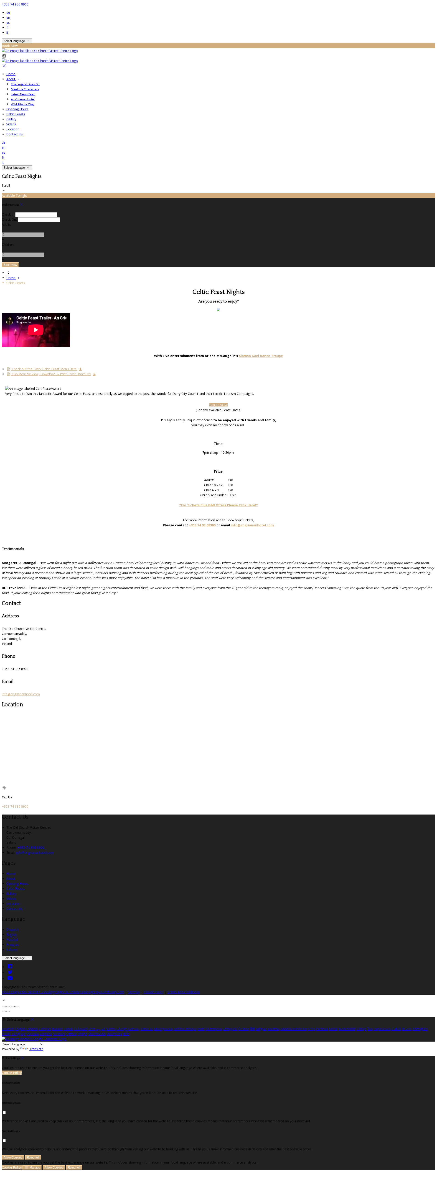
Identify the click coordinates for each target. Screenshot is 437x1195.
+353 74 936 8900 (15, 4)
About (11, 79)
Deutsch (12, 929)
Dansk (68, 1029)
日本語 (396, 1029)
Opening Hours (17, 109)
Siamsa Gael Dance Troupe (261, 356)
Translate (36, 1049)
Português (420, 1029)
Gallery (11, 119)
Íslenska (322, 1029)
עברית (311, 1029)
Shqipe (82, 1034)
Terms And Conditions (183, 992)
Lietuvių (134, 1029)
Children (8, 244)
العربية (100, 1029)
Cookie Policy (153, 992)
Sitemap (134, 992)
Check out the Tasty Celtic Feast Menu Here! (44, 369)
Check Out (9, 219)
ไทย (370, 1029)
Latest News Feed (23, 94)
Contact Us (14, 134)
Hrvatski (273, 1029)
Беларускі (230, 1029)
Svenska (59, 1034)
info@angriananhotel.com (252, 525)
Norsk (333, 1029)
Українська (382, 1029)
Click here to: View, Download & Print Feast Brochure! (51, 374)
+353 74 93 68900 (202, 525)
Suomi (110, 1029)
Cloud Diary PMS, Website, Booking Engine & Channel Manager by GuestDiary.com (63, 992)
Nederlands (347, 1029)
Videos (11, 124)
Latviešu (147, 1029)
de (8, 12)
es (8, 22)
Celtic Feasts (15, 114)
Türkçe (361, 1029)
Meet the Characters (25, 89)
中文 (126, 1034)
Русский (33, 1034)
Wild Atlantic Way (22, 104)
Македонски (163, 1029)
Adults (6, 224)
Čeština (243, 1029)
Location (12, 129)
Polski (6, 1034)
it (7, 32)
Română (46, 1034)
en (8, 17)
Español (12, 939)
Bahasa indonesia (293, 1029)
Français (12, 944)
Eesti (91, 1029)
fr (7, 27)
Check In (8, 214)
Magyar (261, 1029)
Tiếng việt (18, 1034)
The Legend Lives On (25, 84)
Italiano (11, 949)
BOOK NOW (218, 405)
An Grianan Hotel (23, 99)
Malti (201, 1029)
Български (214, 1029)
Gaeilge (121, 1029)
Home (10, 74)
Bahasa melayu (185, 1029)
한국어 (407, 1029)
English (11, 934)
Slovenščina (97, 1034)
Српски (71, 1034)
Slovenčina (114, 1034)
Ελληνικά (80, 1029)
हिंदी (252, 1029)
